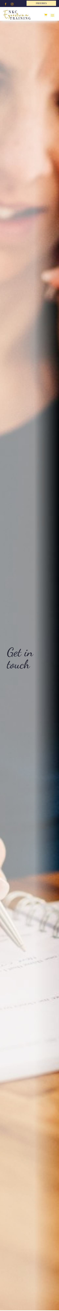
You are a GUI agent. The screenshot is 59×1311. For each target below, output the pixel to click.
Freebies (41, 3)
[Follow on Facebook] (5, 4)
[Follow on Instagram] (12, 4)
